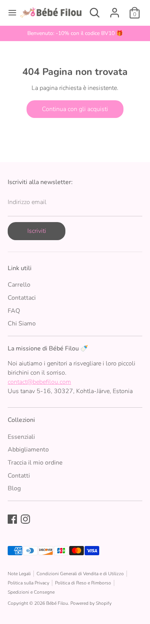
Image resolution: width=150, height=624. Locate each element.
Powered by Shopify (91, 603)
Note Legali (19, 574)
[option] (75, 33)
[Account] (114, 9)
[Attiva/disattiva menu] (10, 12)
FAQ (14, 311)
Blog (14, 488)
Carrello (19, 284)
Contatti (19, 475)
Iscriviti (36, 231)
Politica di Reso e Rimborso (83, 583)
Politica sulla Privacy (28, 583)
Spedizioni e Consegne (31, 592)
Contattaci (22, 298)
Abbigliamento (28, 449)
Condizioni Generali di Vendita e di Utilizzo (80, 574)
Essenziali (21, 437)
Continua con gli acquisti (75, 109)
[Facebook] (12, 519)
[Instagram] (25, 519)
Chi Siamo (22, 323)
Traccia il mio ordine (35, 462)
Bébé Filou (57, 603)
